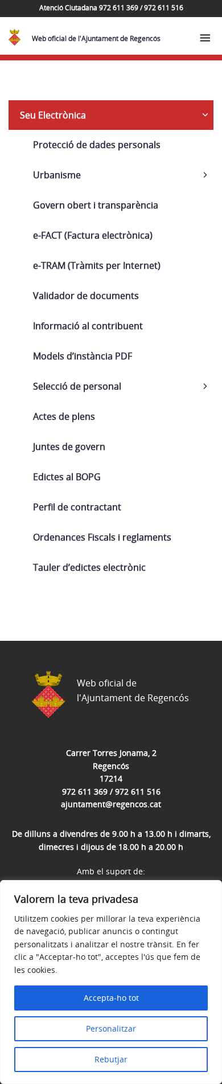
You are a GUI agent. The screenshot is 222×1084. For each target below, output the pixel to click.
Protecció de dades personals (97, 144)
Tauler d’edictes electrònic (89, 567)
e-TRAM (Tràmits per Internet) (97, 265)
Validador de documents (86, 295)
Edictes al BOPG (67, 477)
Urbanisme (57, 175)
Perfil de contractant (77, 507)
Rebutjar (111, 1059)
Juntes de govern (69, 446)
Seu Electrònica (53, 115)
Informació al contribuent (88, 326)
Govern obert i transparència (95, 205)
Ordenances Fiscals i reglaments (102, 537)
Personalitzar (111, 1028)
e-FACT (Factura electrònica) (93, 235)
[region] (111, 982)
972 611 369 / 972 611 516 (111, 791)
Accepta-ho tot (111, 997)
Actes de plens (64, 416)
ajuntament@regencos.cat (111, 804)
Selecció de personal (77, 386)
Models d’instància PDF (82, 356)
